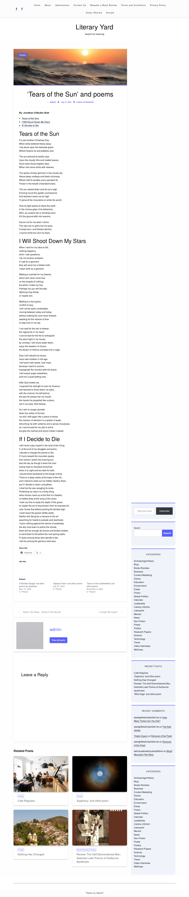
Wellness (138, 649)
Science (138, 635)
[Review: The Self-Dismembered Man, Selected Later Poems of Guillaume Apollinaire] (99, 827)
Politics (137, 628)
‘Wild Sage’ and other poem (147, 694)
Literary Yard (94, 26)
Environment (140, 585)
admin (53, 102)
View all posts (58, 640)
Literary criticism (142, 606)
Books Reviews (83, 850)
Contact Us (80, 5)
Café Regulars (26, 800)
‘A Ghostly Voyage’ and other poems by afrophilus (31, 585)
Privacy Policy (158, 5)
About (48, 5)
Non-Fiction (139, 621)
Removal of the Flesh (161, 736)
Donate (110, 12)
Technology (139, 638)
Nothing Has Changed (31, 854)
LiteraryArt (139, 610)
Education (139, 582)
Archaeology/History (144, 560)
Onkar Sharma (94, 12)
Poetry (23, 55)
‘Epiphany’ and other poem (92, 800)
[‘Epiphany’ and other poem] (99, 774)
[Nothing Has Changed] (41, 827)
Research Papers (142, 631)
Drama (137, 578)
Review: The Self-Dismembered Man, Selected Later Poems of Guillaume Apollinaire (99, 857)
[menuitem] (37, 5)
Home (37, 5)
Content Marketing (143, 575)
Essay (137, 589)
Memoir (137, 614)
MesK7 (99, 893)
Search (137, 527)
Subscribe (164, 510)
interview (138, 599)
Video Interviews (142, 646)
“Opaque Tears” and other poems (67, 583)
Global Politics (141, 596)
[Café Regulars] (41, 774)
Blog (136, 564)
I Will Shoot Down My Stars (36, 122)
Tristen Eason (140, 736)
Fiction (137, 592)
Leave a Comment (85, 102)
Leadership (139, 603)
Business (138, 571)
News (137, 617)
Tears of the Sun (30, 118)
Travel (137, 642)
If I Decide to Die (30, 125)
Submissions (62, 5)
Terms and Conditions (133, 5)
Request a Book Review (103, 5)
